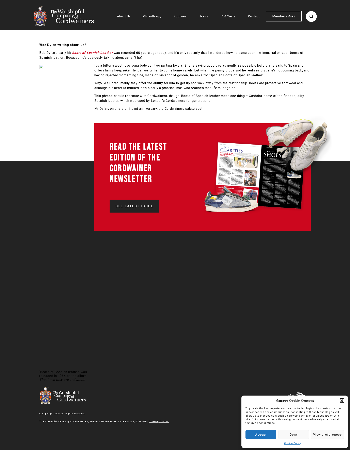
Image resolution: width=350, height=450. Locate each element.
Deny (293, 434)
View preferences (327, 434)
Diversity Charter (159, 421)
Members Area (283, 16)
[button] (342, 401)
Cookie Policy (292, 443)
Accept (261, 434)
